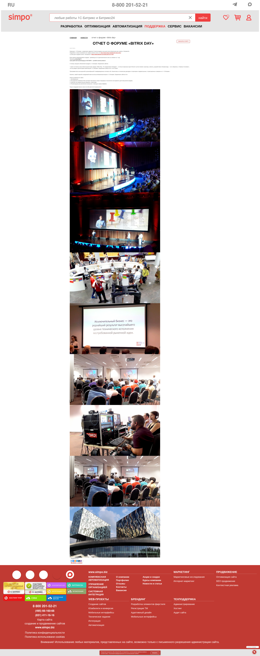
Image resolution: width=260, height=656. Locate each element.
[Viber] (81, 561)
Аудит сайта (180, 612)
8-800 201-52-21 (130, 4)
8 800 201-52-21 (45, 606)
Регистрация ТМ (139, 608)
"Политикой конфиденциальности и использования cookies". (124, 653)
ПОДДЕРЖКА (155, 26)
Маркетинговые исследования (189, 576)
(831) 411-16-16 (44, 615)
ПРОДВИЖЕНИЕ (226, 572)
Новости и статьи (152, 583)
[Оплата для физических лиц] (230, 4)
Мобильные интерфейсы (101, 612)
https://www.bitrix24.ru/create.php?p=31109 (102, 54)
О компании (122, 576)
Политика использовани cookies (45, 636)
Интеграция (94, 620)
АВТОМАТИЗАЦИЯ (127, 26)
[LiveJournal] (79, 561)
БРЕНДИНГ (138, 599)
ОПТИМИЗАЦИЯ (97, 26)
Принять (155, 653)
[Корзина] (237, 17)
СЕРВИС (175, 26)
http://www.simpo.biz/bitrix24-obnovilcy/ (111, 53)
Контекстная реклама (227, 585)
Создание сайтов (97, 604)
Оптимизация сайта (226, 576)
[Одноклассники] (75, 561)
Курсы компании (152, 580)
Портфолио (122, 580)
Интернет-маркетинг (184, 581)
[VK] (245, 4)
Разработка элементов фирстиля (148, 604)
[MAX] (250, 4)
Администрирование (184, 604)
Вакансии (121, 590)
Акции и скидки (151, 576)
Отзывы (120, 583)
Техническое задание (99, 616)
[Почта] (240, 4)
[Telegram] (235, 4)
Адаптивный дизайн (141, 612)
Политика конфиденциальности (45, 632)
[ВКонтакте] (73, 561)
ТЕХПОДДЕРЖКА (185, 599)
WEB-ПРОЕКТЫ (98, 599)
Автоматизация (96, 624)
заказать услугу (183, 41)
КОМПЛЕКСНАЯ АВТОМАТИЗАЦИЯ (98, 578)
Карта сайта (44, 619)
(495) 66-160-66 (44, 611)
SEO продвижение (225, 581)
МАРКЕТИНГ (182, 572)
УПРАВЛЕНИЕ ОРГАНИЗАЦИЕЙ (97, 585)
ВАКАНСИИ (193, 26)
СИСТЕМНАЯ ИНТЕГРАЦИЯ (96, 593)
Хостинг (178, 608)
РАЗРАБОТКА (71, 26)
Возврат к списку (76, 563)
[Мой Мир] (77, 561)
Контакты (121, 586)
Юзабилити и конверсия (100, 608)
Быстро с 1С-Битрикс (251, 647)
